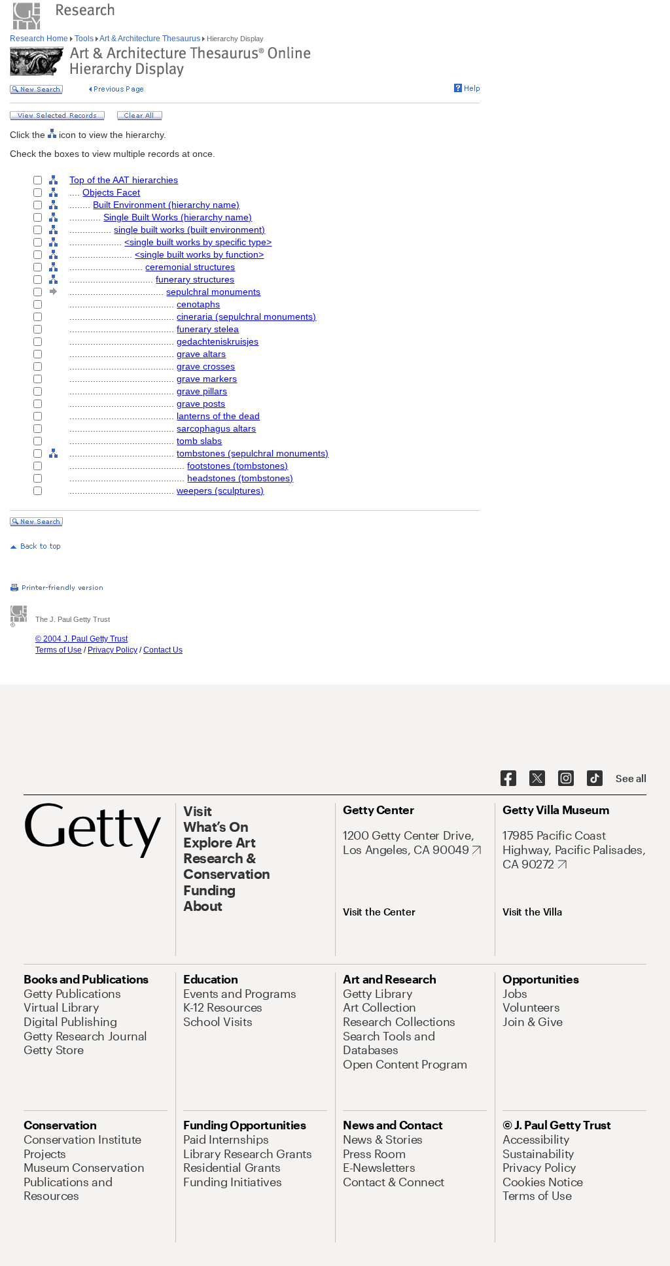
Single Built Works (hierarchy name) (177, 217)
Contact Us (163, 650)
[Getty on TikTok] (595, 779)
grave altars (201, 354)
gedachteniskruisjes (217, 341)
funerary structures (195, 279)
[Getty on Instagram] (566, 779)
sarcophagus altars (216, 428)
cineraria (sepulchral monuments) (246, 316)
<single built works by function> (199, 254)
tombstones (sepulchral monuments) (252, 453)
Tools (84, 38)
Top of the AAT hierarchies (123, 180)
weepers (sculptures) (220, 490)
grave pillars (202, 391)
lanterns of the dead (218, 416)
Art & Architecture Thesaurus (150, 38)
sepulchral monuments (213, 291)
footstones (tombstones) (237, 465)
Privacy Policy (112, 650)
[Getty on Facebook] (508, 779)
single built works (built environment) (189, 229)
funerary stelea (208, 329)
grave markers (207, 378)
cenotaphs (198, 304)
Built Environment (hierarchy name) (166, 204)
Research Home (40, 38)
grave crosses (206, 366)
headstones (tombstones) (240, 478)
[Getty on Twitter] (537, 779)
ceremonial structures (190, 267)
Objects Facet (111, 192)
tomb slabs (199, 441)
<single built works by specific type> (198, 242)
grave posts (201, 403)
